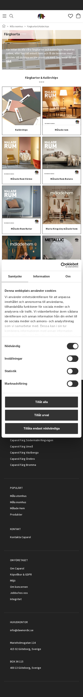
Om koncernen (19, 587)
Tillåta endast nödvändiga (42, 428)
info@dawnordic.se (21, 630)
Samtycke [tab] (15, 276)
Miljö (13, 581)
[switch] (72, 358)
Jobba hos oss (19, 593)
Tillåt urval (41, 415)
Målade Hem (17, 508)
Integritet (16, 599)
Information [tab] (41, 276)
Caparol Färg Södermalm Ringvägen (31, 440)
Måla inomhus (16, 26)
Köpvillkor (16, 575)
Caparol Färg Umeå (21, 447)
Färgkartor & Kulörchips (38, 26)
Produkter (16, 515)
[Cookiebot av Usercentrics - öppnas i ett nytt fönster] (60, 265)
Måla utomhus (18, 496)
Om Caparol (17, 569)
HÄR (8, 61)
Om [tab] (68, 276)
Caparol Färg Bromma (23, 465)
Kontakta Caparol (20, 537)
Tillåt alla (41, 402)
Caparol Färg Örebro (22, 459)
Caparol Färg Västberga (24, 453)
